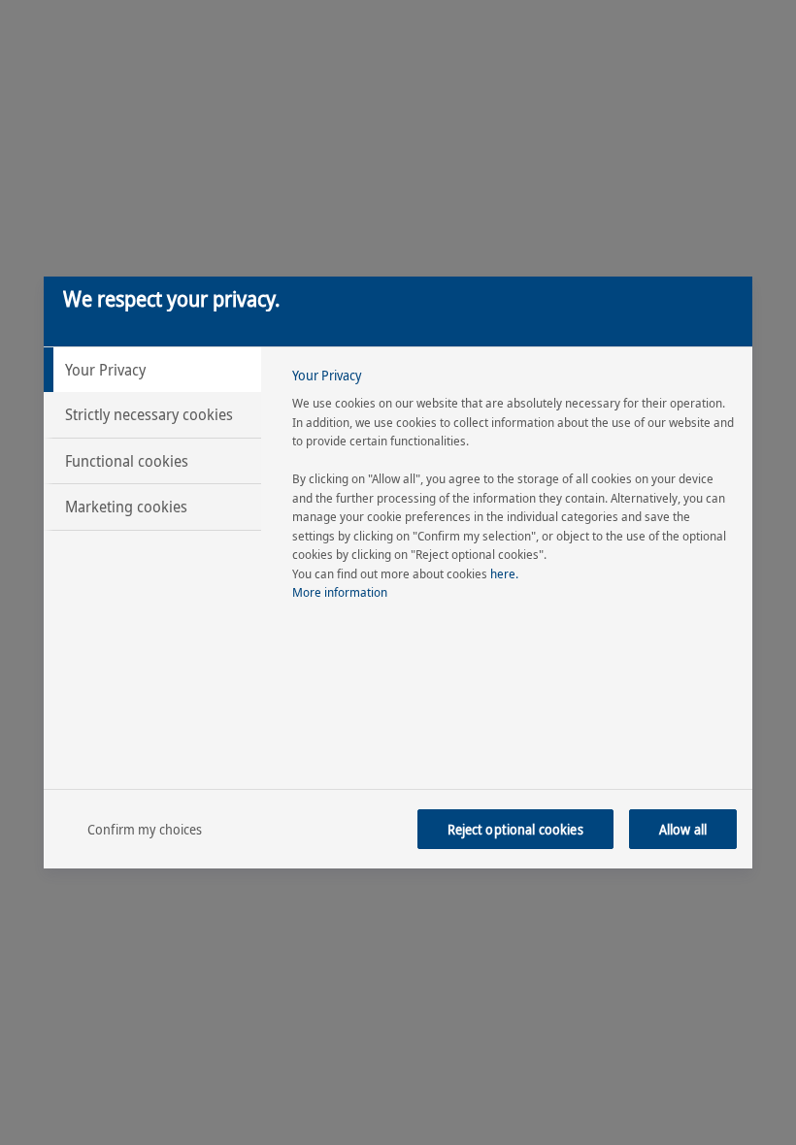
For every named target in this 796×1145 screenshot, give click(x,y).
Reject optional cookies (515, 829)
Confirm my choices (145, 829)
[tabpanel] (514, 489)
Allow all (683, 829)
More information (339, 592)
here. (504, 573)
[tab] (152, 369)
